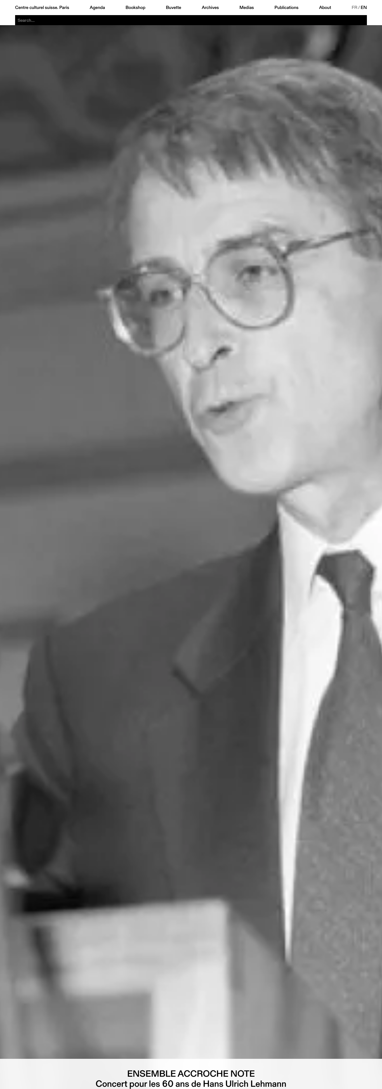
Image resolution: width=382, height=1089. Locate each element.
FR (355, 7)
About (325, 7)
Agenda (97, 7)
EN (364, 7)
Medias (246, 7)
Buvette (173, 7)
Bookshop (135, 7)
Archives (210, 7)
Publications (286, 7)
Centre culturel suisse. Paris (42, 7)
